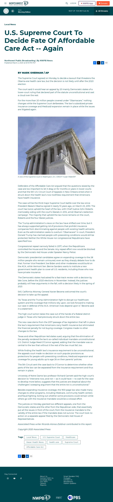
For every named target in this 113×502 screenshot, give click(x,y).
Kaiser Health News (35, 442)
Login (73, 3)
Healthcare (70, 437)
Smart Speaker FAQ (71, 476)
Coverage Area (45, 480)
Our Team (44, 482)
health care (54, 442)
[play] (6, 11)
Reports (43, 485)
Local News (10, 24)
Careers (43, 483)
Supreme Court (71, 442)
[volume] (13, 11)
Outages (67, 478)
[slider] (16, 11)
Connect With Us (46, 478)
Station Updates (70, 483)
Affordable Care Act (35, 447)
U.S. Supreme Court (51, 437)
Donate (104, 3)
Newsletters (68, 482)
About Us (43, 476)
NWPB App (88, 3)
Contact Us (68, 480)
